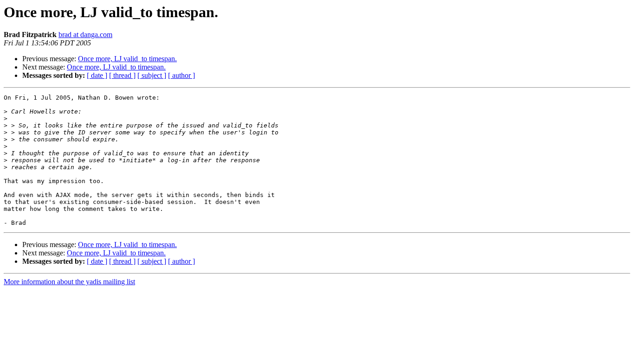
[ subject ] (151, 75)
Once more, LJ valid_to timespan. (127, 59)
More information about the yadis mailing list (69, 282)
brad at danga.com (85, 34)
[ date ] (97, 75)
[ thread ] (122, 75)
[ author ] (181, 75)
